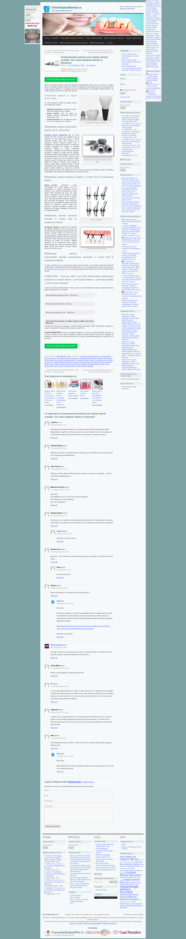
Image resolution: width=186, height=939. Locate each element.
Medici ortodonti (51, 42)
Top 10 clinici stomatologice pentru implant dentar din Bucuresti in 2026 (131, 210)
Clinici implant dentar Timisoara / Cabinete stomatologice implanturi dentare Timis (130, 303)
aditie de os (63, 269)
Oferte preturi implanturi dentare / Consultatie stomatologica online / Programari (61, 398)
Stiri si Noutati (61, 356)
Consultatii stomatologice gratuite (104, 852)
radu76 (150, 92)
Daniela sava (74, 781)
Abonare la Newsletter (127, 8)
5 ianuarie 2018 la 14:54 (59, 647)
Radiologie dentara (97, 42)
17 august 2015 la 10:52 (65, 756)
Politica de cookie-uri (110, 923)
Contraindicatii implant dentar (106, 867)
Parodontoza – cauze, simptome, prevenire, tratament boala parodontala (131, 294)
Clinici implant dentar (94, 38)
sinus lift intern (108, 267)
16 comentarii (90, 65)
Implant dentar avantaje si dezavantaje (105, 860)
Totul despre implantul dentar (84, 393)
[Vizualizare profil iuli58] (123, 116)
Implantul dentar (51, 135)
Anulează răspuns (88, 782)
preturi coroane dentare (67, 366)
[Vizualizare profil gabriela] (123, 147)
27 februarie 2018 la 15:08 (60, 552)
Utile (68, 356)
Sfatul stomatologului (103, 855)
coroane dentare (50, 235)
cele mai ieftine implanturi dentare (131, 865)
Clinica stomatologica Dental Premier (131, 848)
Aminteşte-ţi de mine (129, 90)
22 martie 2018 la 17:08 (59, 515)
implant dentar (49, 89)
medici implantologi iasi (128, 902)
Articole (55, 38)
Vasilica (59, 531)
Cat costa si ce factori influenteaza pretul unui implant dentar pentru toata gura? (97, 51)
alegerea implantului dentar (89, 356)
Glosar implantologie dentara (106, 870)
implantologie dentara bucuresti (129, 889)
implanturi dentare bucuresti (129, 898)
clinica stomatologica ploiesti (127, 869)
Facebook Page (101, 890)
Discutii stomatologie (129, 66)
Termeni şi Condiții (75, 923)
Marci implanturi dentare (114, 38)
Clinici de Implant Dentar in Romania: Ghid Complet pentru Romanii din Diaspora (131, 204)
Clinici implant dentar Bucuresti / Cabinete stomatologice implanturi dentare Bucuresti (130, 287)
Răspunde (54, 438)
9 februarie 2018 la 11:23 (65, 603)
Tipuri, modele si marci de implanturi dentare (79, 900)
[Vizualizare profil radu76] (123, 131)
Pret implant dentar (102, 863)
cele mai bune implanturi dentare (131, 862)
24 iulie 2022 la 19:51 (64, 570)
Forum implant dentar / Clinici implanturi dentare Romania (130, 56)
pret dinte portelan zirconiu (96, 364)
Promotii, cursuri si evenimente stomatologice (131, 247)
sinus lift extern (52, 269)
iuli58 (150, 74)
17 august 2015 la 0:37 (58, 738)
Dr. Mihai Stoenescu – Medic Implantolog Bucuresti (131, 220)
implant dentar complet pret (64, 364)
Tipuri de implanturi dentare (105, 865)
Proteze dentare (75, 895)
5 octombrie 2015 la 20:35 (59, 686)
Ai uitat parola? (125, 97)
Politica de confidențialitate (92, 923)
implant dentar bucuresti (130, 873)
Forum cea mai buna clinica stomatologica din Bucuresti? (153, 87)
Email (46, 795)
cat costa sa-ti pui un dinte (85, 360)
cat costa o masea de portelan (67, 358)
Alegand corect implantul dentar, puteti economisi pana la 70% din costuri (50, 396)
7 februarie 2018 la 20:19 (59, 588)
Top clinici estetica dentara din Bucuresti (131, 199)
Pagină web (49, 801)
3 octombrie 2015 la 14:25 (59, 712)
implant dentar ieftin (126, 877)
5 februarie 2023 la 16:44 (59, 469)
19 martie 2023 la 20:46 (59, 448)
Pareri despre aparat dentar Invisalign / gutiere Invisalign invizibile (152, 78)
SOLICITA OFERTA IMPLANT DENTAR (61, 79)
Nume (47, 790)
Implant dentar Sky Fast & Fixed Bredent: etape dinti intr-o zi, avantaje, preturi (62, 51)
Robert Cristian (56, 645)
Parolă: (122, 84)
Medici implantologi (133, 38)
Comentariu (49, 806)
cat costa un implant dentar (60, 362)
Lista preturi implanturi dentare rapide (73, 393)
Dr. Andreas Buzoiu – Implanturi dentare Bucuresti (152, 50)
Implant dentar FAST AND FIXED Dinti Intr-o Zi (105, 845)
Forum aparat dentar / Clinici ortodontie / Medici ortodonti (131, 69)
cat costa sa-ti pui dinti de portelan (90, 358)
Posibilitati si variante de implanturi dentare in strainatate (153, 96)
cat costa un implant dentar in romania (84, 362)
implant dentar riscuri (133, 882)
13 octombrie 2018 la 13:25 (60, 490)
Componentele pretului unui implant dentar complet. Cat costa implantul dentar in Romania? (131, 278)
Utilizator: (123, 78)
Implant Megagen (102, 848)
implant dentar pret (130, 881)
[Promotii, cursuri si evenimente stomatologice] (122, 246)
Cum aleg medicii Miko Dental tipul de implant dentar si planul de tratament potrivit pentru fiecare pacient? (130, 192)
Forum (47, 38)
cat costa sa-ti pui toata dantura (64, 360)
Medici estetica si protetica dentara (73, 42)
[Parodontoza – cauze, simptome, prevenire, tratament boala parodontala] (122, 292)
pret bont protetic (80, 364)
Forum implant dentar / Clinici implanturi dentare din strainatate (131, 62)
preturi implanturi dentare (84, 366)
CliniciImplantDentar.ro (50, 914)
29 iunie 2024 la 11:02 (58, 425)
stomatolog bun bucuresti (131, 906)
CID (82, 65)
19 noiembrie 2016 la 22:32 (60, 668)
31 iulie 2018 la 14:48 (64, 533)
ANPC (124, 845)
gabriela (127, 147)
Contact (110, 42)
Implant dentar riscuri (103, 857)
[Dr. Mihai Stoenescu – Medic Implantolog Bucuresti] (122, 219)
